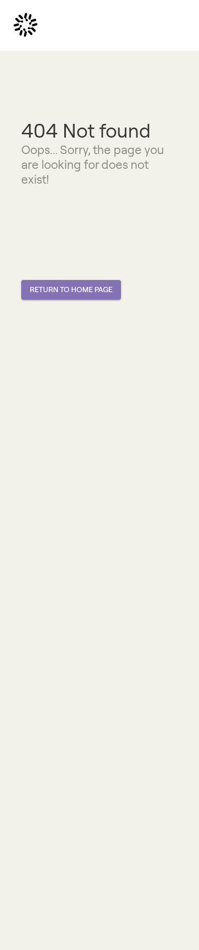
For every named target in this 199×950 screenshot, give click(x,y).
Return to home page (71, 289)
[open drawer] (25, 25)
